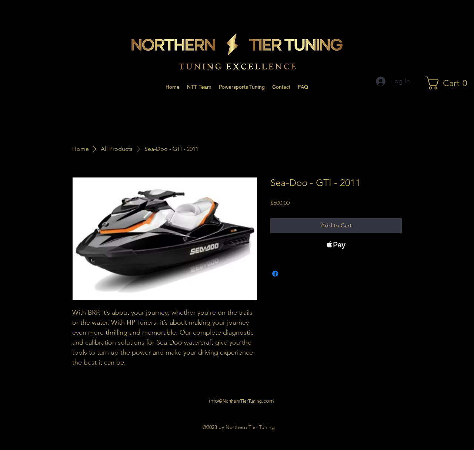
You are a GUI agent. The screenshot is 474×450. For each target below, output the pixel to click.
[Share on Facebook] (275, 273)
